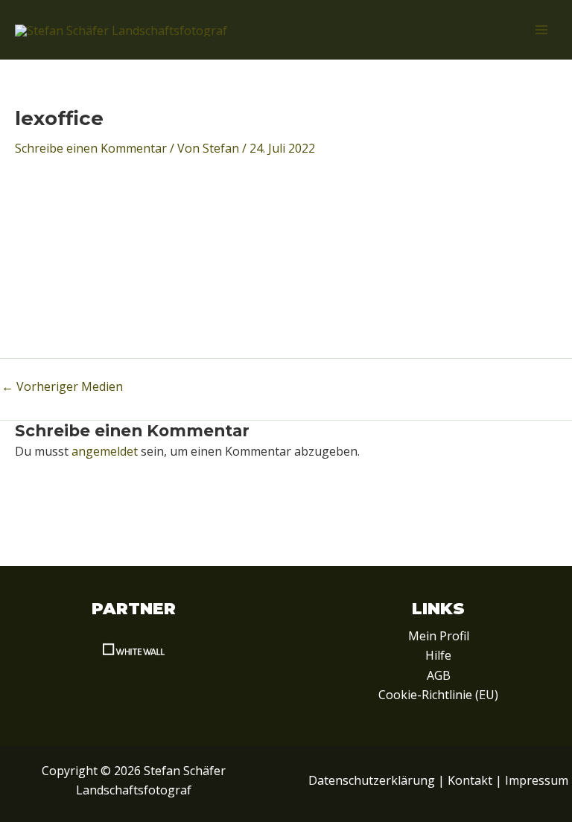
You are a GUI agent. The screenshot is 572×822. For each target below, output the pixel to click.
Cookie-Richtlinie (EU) (438, 694)
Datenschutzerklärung (371, 780)
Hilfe (438, 655)
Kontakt (470, 780)
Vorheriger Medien (62, 386)
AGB (439, 675)
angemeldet (105, 451)
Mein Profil (438, 636)
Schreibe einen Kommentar (91, 148)
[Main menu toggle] (541, 29)
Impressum (536, 780)
